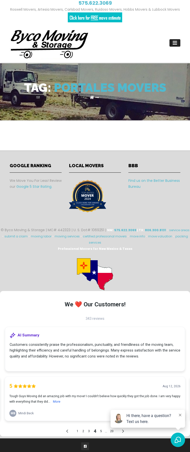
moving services (67, 236)
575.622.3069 (125, 230)
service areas (179, 230)
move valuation (160, 236)
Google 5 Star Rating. (34, 186)
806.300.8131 (155, 230)
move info (137, 236)
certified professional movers (105, 236)
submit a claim (16, 236)
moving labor (41, 236)
